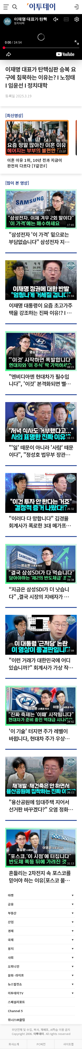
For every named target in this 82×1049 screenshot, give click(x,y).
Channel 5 (15, 1011)
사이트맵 (68, 1044)
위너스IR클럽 (16, 1020)
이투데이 (38, 1034)
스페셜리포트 (16, 1002)
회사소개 (14, 1044)
